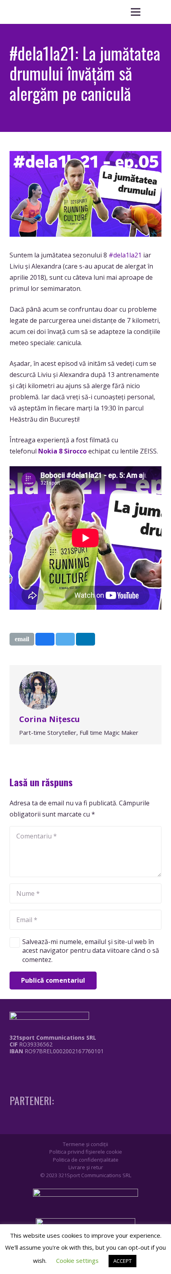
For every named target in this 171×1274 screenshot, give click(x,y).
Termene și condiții (85, 1144)
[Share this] (44, 639)
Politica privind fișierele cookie (85, 1151)
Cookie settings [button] (77, 1260)
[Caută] (155, 12)
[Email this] (22, 639)
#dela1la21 (125, 255)
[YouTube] (41, 1067)
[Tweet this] (65, 639)
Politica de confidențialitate (86, 1159)
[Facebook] (12, 1067)
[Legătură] (51, 1069)
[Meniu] (136, 12)
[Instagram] (26, 1067)
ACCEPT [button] (122, 1260)
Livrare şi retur (85, 1167)
